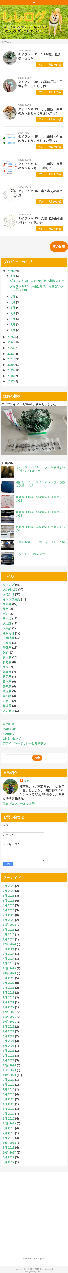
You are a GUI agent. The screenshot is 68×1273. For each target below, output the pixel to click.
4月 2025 (8, 934)
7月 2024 (8, 953)
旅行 (6, 608)
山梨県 (7, 642)
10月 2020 (9, 1075)
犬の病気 (8, 710)
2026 (11, 271)
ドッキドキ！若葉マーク (32, 553)
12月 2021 (9, 1011)
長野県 (7, 662)
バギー (7, 701)
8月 (13, 275)
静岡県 (7, 686)
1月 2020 (8, 1118)
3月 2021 (8, 1050)
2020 (11, 364)
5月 (13, 307)
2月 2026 (8, 915)
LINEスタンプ (12, 738)
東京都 (7, 604)
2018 (11, 375)
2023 (11, 348)
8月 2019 (8, 1128)
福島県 (7, 671)
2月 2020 (8, 1113)
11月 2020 (9, 1070)
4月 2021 (8, 1046)
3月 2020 (8, 1108)
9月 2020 (8, 1079)
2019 (11, 370)
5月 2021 (8, 1041)
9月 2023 (8, 978)
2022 (11, 353)
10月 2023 (9, 973)
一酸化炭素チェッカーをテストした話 (40, 542)
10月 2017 (9, 1152)
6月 (13, 302)
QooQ (40, 1271)
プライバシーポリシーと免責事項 (24, 743)
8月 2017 (8, 1162)
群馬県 (7, 676)
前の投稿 (59, 246)
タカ (27, 780)
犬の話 (7, 623)
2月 (13, 324)
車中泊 (7, 618)
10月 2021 (9, 1021)
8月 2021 (8, 1026)
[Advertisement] (34, 1211)
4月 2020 (8, 1104)
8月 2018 (8, 1147)
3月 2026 (8, 910)
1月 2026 (8, 920)
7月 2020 (8, 1089)
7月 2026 (8, 890)
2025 (11, 337)
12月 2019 (9, 1123)
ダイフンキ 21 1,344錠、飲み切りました (37, 280)
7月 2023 (8, 987)
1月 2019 (8, 1137)
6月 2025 (8, 929)
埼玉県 (7, 691)
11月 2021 (9, 1016)
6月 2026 (8, 895)
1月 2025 (8, 939)
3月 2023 (8, 992)
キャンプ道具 (11, 599)
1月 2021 (8, 1060)
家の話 (7, 696)
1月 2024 (8, 963)
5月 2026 (8, 900)
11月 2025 (9, 924)
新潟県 (7, 657)
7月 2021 (8, 1031)
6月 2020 (8, 1094)
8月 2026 (8, 886)
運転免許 (8, 633)
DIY (5, 652)
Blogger (40, 1258)
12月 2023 (9, 968)
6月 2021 (8, 1036)
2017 (11, 381)
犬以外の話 (55, 64)
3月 (13, 318)
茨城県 (7, 705)
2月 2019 (8, 1133)
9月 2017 (8, 1157)
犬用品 (7, 628)
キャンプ (8, 584)
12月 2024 (9, 944)
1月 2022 (8, 1007)
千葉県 (7, 647)
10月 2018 (9, 1142)
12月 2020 (9, 1065)
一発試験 (8, 637)
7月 (13, 296)
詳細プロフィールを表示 (19, 803)
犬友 (6, 667)
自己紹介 (8, 724)
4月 (13, 313)
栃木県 (7, 681)
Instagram (10, 728)
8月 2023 (8, 982)
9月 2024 (8, 949)
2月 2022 (8, 1002)
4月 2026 (8, 905)
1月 (13, 330)
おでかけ (8, 594)
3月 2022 (8, 997)
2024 (11, 342)
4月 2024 (8, 958)
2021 (11, 359)
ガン (40, 64)
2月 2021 (8, 1055)
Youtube (8, 733)
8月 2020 (8, 1084)
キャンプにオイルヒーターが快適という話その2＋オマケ (40, 469)
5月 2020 (8, 1099)
